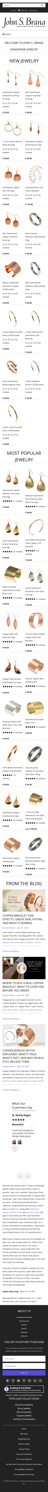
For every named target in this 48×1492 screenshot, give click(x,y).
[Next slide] (27, 1176)
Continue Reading (11, 951)
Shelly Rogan (23, 1115)
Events (24, 1325)
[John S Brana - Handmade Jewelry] (24, 22)
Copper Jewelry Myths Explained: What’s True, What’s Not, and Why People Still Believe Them (23, 1056)
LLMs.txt (24, 1336)
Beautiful (18, 1124)
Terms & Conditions (24, 1454)
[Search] (42, 6)
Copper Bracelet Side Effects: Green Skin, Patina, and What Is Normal (23, 919)
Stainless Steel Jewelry (24, 1419)
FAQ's (24, 1429)
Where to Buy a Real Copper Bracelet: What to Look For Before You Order (23, 986)
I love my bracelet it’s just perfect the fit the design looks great (23, 1133)
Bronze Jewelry (24, 1412)
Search (24, 1328)
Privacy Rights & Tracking (24, 1474)
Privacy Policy (24, 1449)
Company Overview (24, 1317)
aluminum (34, 1209)
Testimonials (24, 1321)
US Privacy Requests (24, 1459)
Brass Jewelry (24, 1408)
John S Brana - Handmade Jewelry (21, 1481)
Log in (13, 10)
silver (17, 1209)
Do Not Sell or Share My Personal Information (24, 1464)
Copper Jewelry (24, 1415)
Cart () (23, 10)
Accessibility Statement (24, 1469)
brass (19, 1212)
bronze (13, 1212)
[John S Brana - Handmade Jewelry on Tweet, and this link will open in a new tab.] (7, 1381)
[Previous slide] (20, 1176)
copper (6, 1212)
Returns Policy (24, 1444)
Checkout (33, 10)
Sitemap (24, 1332)
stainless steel (33, 1212)
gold (8, 1209)
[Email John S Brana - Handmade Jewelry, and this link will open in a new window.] (40, 1381)
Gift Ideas (24, 1434)
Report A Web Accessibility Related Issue (24, 1395)
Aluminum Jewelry (24, 1404)
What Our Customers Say (22, 1105)
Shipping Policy (24, 1439)
